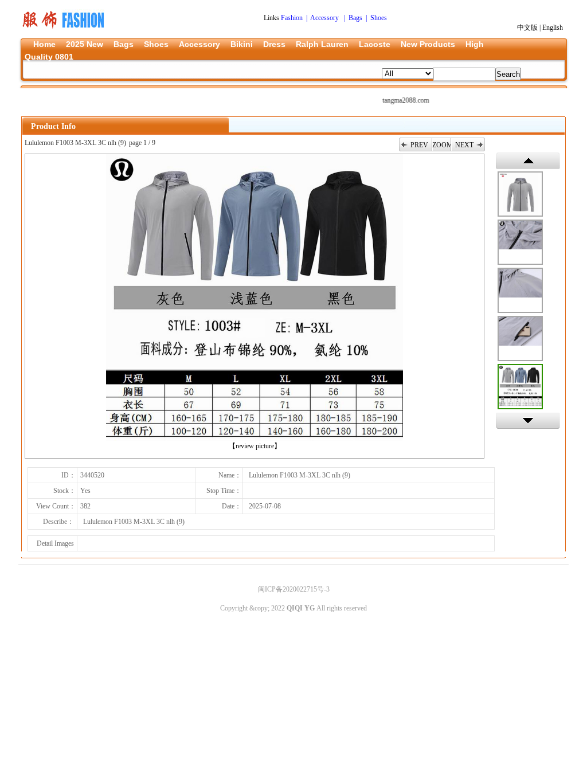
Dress (274, 44)
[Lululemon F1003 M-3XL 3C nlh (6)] (520, 242)
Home (44, 44)
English (552, 28)
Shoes (156, 44)
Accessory (199, 44)
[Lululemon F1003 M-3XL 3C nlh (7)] (520, 290)
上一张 (527, 160)
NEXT (464, 145)
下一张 (527, 421)
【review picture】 (255, 446)
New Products (428, 44)
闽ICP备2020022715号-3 (294, 589)
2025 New (84, 44)
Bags (124, 44)
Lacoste (374, 44)
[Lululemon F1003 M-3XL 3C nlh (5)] (520, 194)
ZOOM (441, 145)
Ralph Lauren (322, 44)
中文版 (527, 28)
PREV (419, 145)
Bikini (241, 44)
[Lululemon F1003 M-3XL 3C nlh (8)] (520, 338)
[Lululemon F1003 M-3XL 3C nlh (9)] (520, 386)
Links (272, 18)
